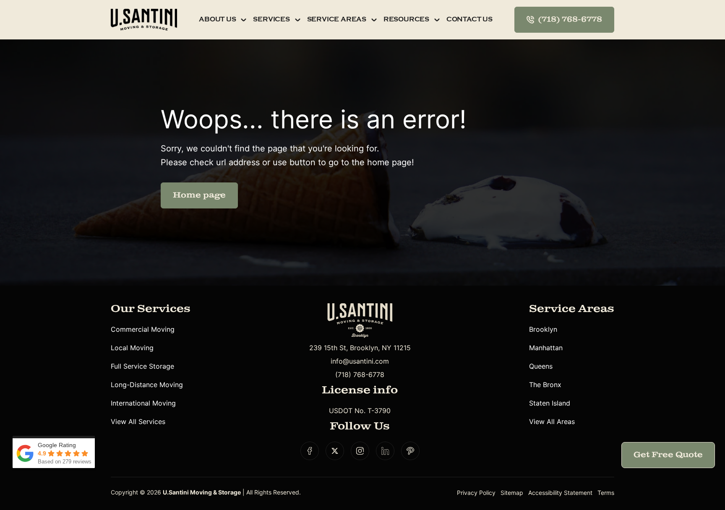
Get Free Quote (668, 455)
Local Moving (132, 347)
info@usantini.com (360, 361)
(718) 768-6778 (359, 374)
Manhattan (546, 347)
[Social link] (309, 451)
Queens (541, 366)
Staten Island (549, 403)
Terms (605, 492)
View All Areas (552, 421)
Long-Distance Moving (147, 384)
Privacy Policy (476, 492)
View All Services (138, 421)
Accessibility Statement (560, 492)
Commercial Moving (143, 329)
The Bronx (545, 384)
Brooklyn (543, 329)
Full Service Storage (142, 366)
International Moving (143, 403)
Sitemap (512, 492)
